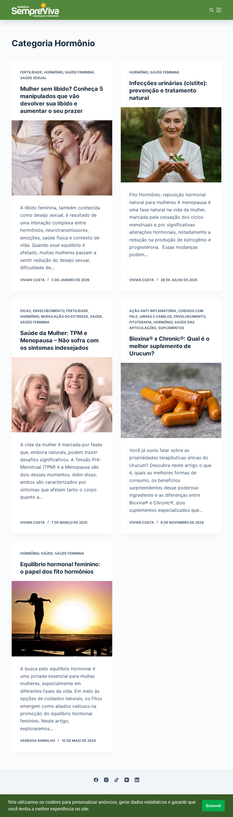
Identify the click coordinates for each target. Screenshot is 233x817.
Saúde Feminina (79, 72)
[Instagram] (106, 780)
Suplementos (171, 328)
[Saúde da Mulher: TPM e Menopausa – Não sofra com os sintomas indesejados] (62, 395)
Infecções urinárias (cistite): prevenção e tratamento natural (168, 90)
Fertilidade (31, 72)
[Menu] (218, 9)
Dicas (25, 311)
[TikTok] (116, 780)
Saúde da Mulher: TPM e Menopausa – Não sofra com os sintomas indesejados (59, 340)
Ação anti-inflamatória (152, 311)
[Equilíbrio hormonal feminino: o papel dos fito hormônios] (62, 618)
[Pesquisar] (211, 10)
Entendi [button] (213, 805)
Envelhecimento (48, 311)
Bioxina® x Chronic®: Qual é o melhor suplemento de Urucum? (169, 346)
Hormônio (53, 72)
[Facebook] (96, 780)
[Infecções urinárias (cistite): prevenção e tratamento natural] (171, 145)
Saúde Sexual (33, 78)
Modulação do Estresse (64, 316)
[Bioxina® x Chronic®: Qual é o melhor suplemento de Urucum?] (171, 400)
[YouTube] (126, 780)
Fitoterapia (140, 322)
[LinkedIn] (137, 780)
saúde (96, 316)
